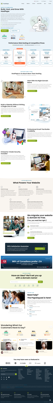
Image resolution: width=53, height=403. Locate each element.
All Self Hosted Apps (38, 377)
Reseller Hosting (38, 375)
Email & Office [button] (39, 3)
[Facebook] (1, 377)
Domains (33, 3)
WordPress (19, 52)
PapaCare (37, 376)
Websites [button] (28, 3)
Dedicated (47, 52)
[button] (37, 1)
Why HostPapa (20, 375)
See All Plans (5, 63)
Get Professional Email (31, 140)
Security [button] (50, 3)
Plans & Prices (30, 237)
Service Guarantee (20, 376)
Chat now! (30, 307)
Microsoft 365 (46, 376)
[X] (4, 377)
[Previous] (49, 327)
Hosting (6, 53)
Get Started (4, 30)
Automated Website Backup (48, 374)
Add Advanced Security (5, 163)
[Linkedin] (6, 377)
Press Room (20, 374)
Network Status (29, 374)
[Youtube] (9, 377)
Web (6, 52)
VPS (33, 52)
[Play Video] (9, 346)
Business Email (47, 375)
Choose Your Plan (39, 248)
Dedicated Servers (38, 374)
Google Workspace (47, 377)
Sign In (51, 1)
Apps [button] (45, 3)
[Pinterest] (6, 379)
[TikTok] (1, 379)
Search (40, 281)
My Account (28, 369)
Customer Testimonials (21, 377)
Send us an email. (32, 311)
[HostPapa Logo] (9, 368)
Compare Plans (14, 30)
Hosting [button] (23, 3)
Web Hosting (37, 369)
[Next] (51, 327)
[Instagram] (4, 379)
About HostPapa (20, 369)
